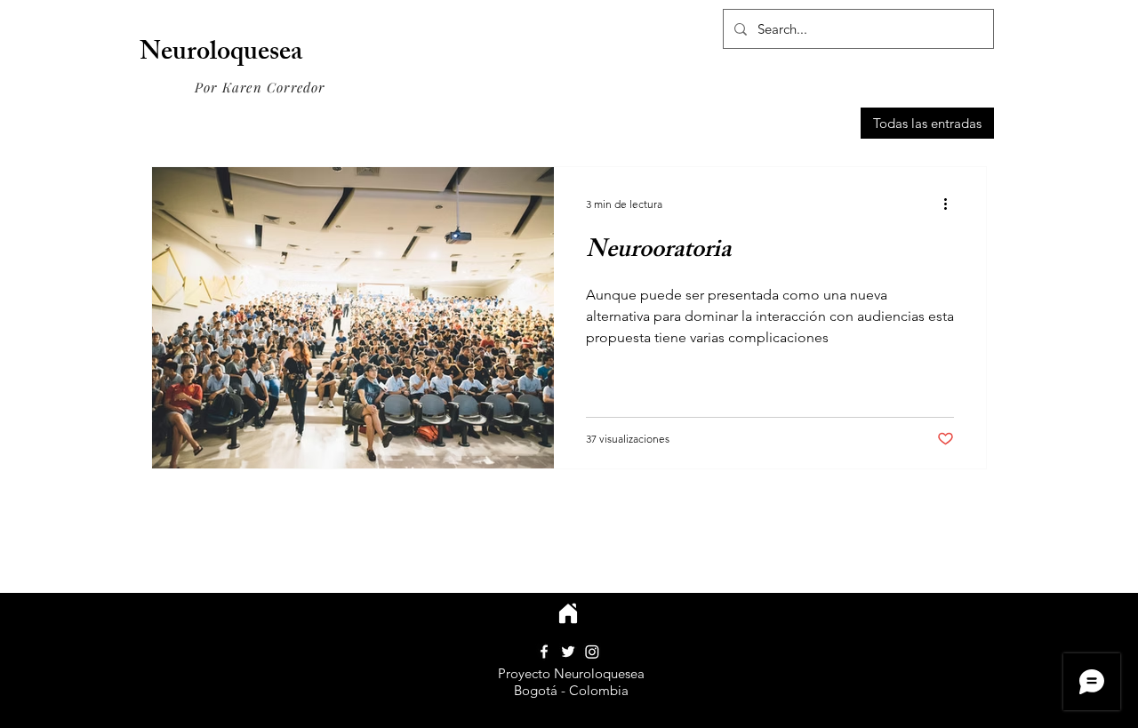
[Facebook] (544, 651)
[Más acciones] (951, 203)
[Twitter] (568, 651)
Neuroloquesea (221, 54)
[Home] (568, 613)
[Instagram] (592, 651)
